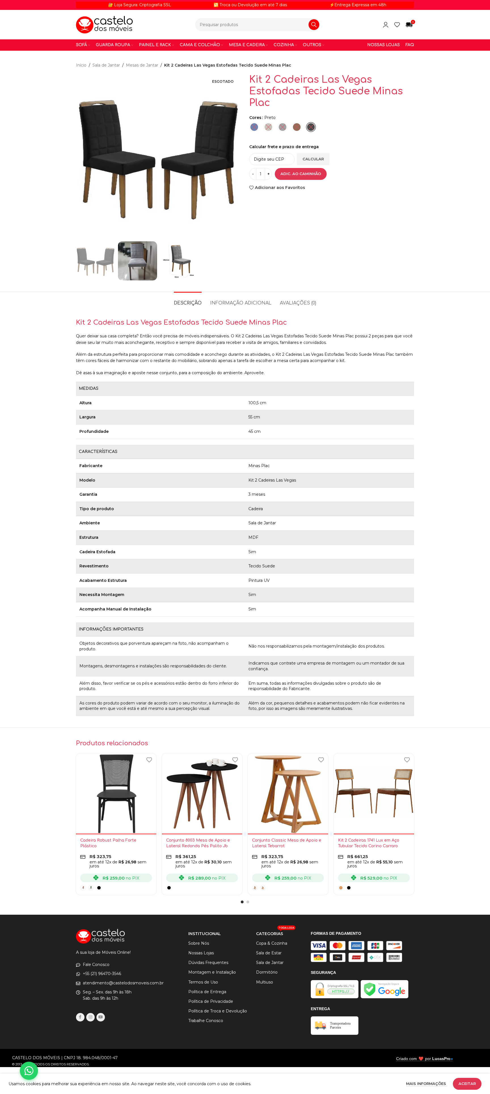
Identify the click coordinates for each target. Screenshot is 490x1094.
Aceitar (467, 1083)
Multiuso (264, 982)
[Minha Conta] (385, 24)
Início (81, 65)
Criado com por (423, 1058)
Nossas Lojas (201, 952)
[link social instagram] (90, 1017)
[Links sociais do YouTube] (100, 1017)
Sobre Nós (198, 943)
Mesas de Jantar (142, 65)
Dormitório (267, 972)
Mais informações (426, 1083)
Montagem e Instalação (212, 972)
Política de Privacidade (210, 1001)
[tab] (188, 300)
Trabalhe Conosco (205, 1020)
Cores (255, 117)
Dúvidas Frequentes (208, 962)
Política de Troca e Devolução (217, 1011)
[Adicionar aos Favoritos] (149, 760)
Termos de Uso (203, 982)
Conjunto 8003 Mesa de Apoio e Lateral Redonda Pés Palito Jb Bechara (198, 846)
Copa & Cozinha (271, 943)
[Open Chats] (29, 1071)
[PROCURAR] (314, 24)
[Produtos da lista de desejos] (397, 24)
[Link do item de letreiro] (217, 5)
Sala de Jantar (106, 65)
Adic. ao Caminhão (300, 173)
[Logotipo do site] (104, 24)
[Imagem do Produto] (116, 794)
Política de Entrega (207, 991)
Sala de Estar (269, 952)
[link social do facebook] (80, 1017)
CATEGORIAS (275, 932)
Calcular (313, 159)
